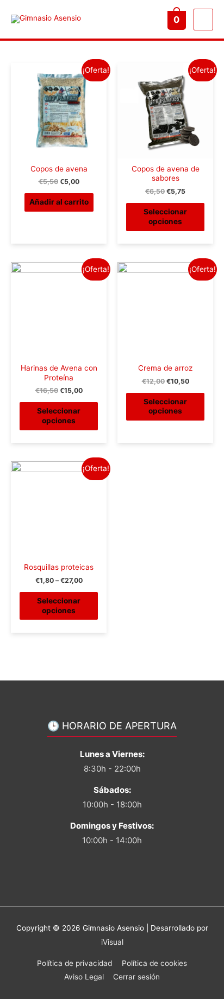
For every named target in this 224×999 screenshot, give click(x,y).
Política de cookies (154, 963)
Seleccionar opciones (165, 216)
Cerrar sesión (136, 976)
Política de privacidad (74, 963)
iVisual (112, 942)
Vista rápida (58, 149)
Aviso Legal (84, 976)
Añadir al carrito (59, 202)
